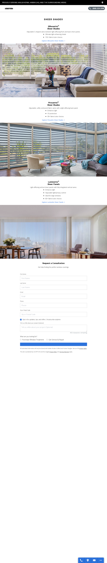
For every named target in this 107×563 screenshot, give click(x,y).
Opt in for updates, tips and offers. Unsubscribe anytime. (41, 319)
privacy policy (83, 348)
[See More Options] (101, 560)
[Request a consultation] (53, 344)
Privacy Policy (53, 352)
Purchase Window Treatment (33, 340)
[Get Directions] (88, 560)
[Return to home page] (11, 8)
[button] (2, 8)
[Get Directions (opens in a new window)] (102, 2)
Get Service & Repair (56, 340)
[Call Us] (81, 560)
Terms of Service (64, 352)
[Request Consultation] (94, 560)
